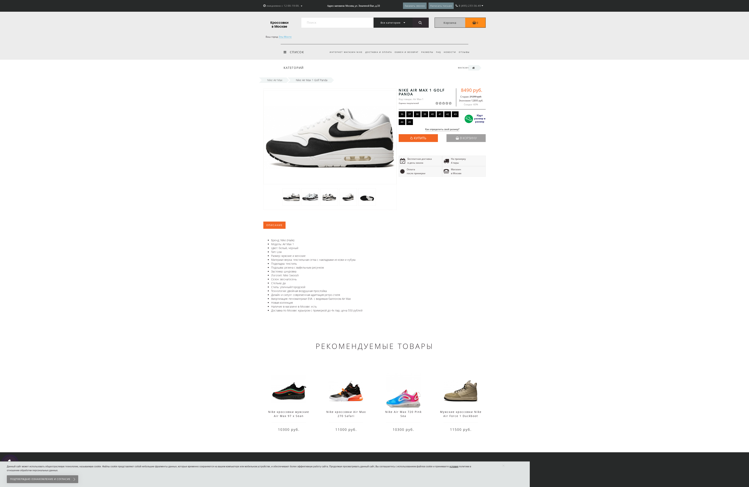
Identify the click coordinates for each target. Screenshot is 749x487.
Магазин (464, 67)
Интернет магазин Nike (346, 52)
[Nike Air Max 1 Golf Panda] (291, 196)
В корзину (468, 138)
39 (424, 114)
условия (453, 466)
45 (409, 122)
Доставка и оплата (378, 52)
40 (432, 114)
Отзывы (464, 52)
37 (409, 114)
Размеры (427, 52)
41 (440, 114)
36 (402, 114)
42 (447, 114)
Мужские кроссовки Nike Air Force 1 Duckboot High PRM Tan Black (461, 416)
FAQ (438, 52)
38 (417, 114)
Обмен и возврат (407, 52)
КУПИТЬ (420, 138)
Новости (450, 52)
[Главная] (473, 68)
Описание (274, 225)
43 (455, 114)
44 (402, 122)
